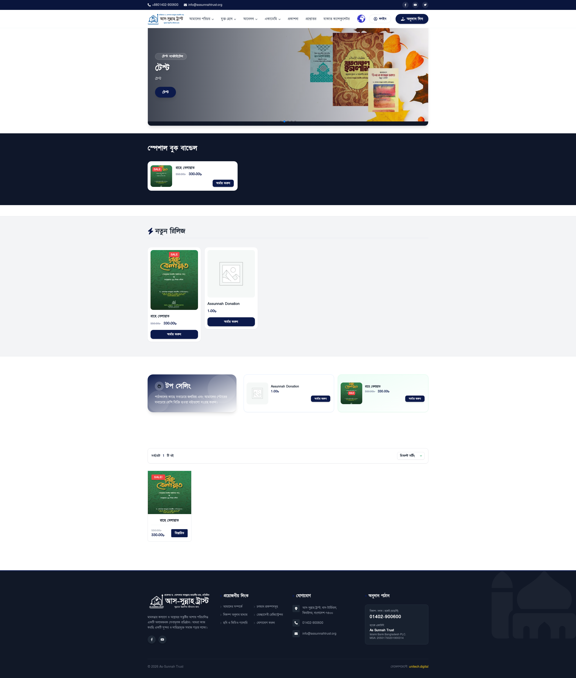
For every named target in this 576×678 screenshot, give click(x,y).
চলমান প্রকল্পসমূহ (267, 606)
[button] (281, 121)
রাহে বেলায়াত (185, 167)
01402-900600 (312, 623)
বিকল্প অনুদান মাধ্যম (235, 615)
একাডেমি (271, 18)
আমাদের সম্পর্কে (233, 606)
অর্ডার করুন (223, 183)
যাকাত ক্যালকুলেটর (337, 18)
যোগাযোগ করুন (266, 623)
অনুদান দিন (415, 18)
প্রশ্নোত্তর (311, 18)
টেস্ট (165, 92)
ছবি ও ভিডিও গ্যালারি (235, 623)
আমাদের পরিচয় (199, 18)
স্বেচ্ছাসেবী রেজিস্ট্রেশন (270, 615)
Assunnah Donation (223, 303)
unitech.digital (418, 667)
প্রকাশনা (293, 18)
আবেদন (248, 18)
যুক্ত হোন (226, 18)
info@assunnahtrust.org (205, 5)
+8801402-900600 (165, 5)
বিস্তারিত (179, 533)
